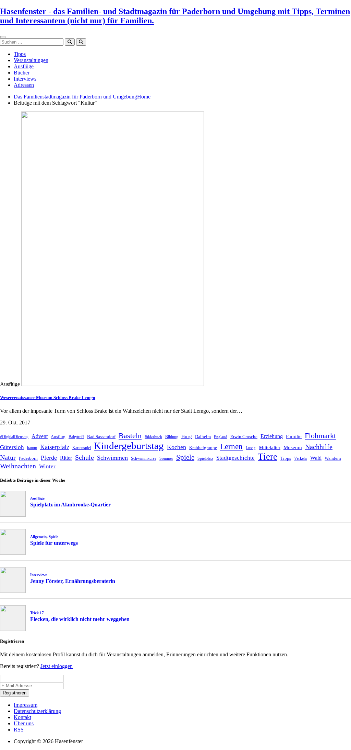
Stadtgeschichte (235, 458)
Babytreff (76, 436)
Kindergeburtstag (129, 445)
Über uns (24, 723)
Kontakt (22, 717)
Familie (294, 436)
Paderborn (28, 458)
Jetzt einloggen (56, 666)
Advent (40, 436)
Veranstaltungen (31, 60)
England (220, 437)
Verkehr (300, 458)
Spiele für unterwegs (54, 543)
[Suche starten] (70, 42)
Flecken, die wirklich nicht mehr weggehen (80, 619)
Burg (186, 436)
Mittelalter (269, 447)
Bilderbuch (153, 437)
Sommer (166, 458)
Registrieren (14, 692)
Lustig (251, 448)
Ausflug (58, 436)
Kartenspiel (81, 447)
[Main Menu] (2, 37)
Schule (84, 457)
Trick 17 (37, 613)
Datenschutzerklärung (37, 711)
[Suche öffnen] (81, 42)
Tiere (267, 457)
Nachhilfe (318, 446)
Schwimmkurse (143, 458)
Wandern (333, 458)
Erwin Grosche (243, 436)
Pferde (49, 457)
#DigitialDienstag (14, 436)
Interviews (25, 79)
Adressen (24, 85)
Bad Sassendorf (101, 436)
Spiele (185, 457)
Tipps (20, 54)
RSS (19, 730)
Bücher (21, 72)
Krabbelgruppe (203, 447)
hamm (32, 447)
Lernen (231, 446)
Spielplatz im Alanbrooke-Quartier (70, 504)
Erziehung (272, 436)
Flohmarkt (320, 435)
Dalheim (203, 436)
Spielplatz (205, 458)
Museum (292, 447)
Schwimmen (112, 457)
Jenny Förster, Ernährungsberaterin (72, 581)
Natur (8, 457)
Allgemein (38, 537)
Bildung (171, 436)
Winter (47, 466)
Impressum (25, 705)
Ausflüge (24, 66)
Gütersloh (12, 447)
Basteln (130, 435)
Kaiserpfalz (54, 446)
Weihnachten (18, 466)
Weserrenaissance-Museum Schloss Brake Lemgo (47, 397)
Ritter (66, 458)
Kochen (176, 447)
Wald (316, 458)
